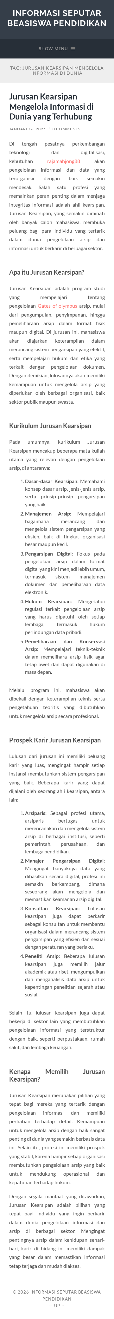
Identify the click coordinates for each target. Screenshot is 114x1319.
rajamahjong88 (63, 161)
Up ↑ (59, 1305)
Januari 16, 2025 (27, 128)
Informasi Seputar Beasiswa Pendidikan (57, 18)
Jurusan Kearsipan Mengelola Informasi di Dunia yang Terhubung (51, 106)
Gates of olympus (58, 306)
